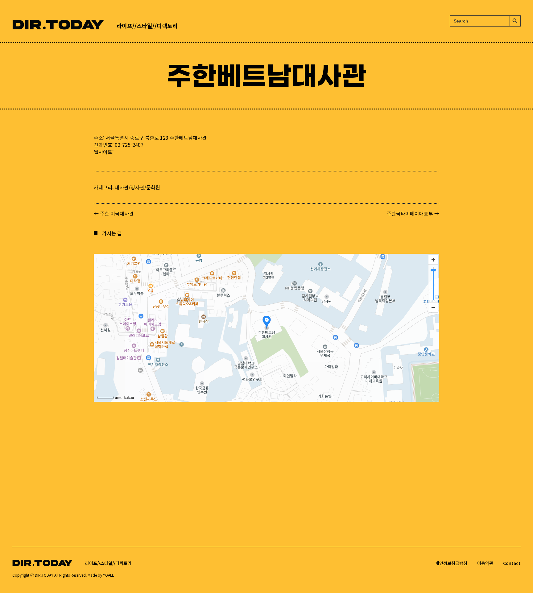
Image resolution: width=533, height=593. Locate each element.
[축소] (433, 307)
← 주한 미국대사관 (114, 213)
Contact (512, 563)
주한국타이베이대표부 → (413, 213)
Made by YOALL (101, 575)
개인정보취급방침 (451, 563)
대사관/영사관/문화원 (137, 187)
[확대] (433, 260)
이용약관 (485, 563)
